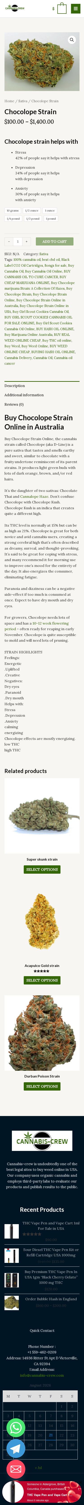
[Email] (15, 1469)
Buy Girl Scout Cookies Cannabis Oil (41, 312)
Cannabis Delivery (18, 358)
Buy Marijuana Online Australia (28, 335)
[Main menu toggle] (75, 8)
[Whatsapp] (15, 1427)
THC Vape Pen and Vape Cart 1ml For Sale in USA (50, 1495)
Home (9, 101)
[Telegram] (15, 1448)
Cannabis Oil (42, 358)
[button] (72, 40)
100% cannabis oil (27, 260)
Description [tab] (14, 385)
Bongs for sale (56, 266)
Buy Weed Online (35, 346)
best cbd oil (51, 260)
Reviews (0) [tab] (14, 404)
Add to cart (55, 241)
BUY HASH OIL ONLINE (55, 329)
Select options (42, 869)
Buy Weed (12, 346)
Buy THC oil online (56, 341)
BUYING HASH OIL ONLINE (53, 352)
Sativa (22, 101)
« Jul (38, 1467)
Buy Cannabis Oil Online (43, 271)
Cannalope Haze (34, 496)
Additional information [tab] (24, 395)
